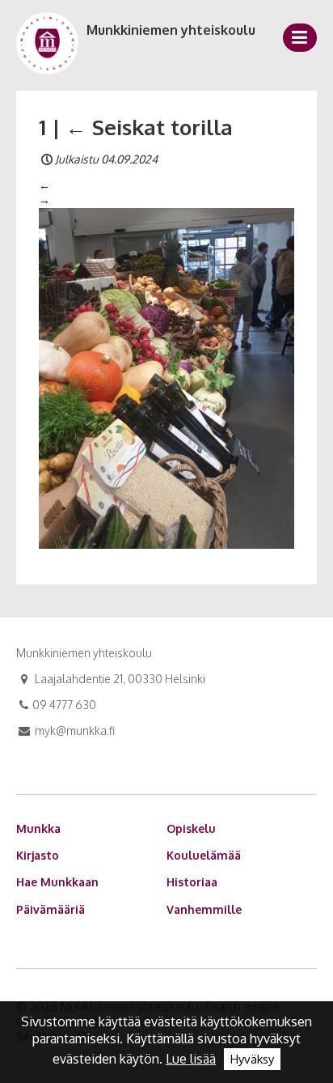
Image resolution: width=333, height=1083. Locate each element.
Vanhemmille (204, 909)
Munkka (38, 828)
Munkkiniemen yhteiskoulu (170, 30)
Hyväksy (252, 1059)
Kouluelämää (203, 855)
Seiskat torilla (149, 126)
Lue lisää (191, 1059)
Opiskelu (191, 828)
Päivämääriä (50, 909)
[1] (166, 377)
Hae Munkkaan (57, 882)
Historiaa (191, 882)
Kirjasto (37, 855)
